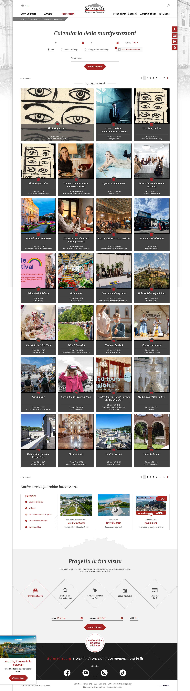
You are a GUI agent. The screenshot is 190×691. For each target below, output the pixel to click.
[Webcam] (174, 47)
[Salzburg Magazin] (174, 35)
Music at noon (76, 454)
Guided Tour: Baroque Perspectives (38, 456)
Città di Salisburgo (71, 49)
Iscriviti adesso (113, 522)
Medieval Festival (114, 345)
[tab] (35, 594)
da (56, 42)
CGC (109, 684)
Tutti (52, 49)
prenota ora (151, 522)
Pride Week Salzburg (38, 293)
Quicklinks (30, 495)
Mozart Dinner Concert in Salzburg (152, 185)
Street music (38, 397)
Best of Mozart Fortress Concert (114, 238)
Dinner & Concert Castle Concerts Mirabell (76, 185)
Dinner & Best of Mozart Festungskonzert (76, 240)
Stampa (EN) (87, 684)
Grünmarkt (76, 293)
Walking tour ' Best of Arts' (151, 397)
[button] (131, 42)
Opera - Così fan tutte (114, 183)
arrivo (54, 618)
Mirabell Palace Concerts (38, 238)
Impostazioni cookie (114, 687)
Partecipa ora (18, 678)
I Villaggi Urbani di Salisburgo (98, 49)
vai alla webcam (76, 522)
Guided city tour (114, 454)
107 (164, 78)
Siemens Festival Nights (152, 238)
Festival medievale (151, 345)
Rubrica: (128, 42)
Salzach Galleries (76, 345)
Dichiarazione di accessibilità (94, 687)
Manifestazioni (34, 19)
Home (22, 19)
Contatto (77, 684)
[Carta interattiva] (174, 29)
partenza (93, 618)
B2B (95, 684)
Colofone (102, 684)
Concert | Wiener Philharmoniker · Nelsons (114, 130)
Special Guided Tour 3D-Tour (76, 397)
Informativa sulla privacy (123, 684)
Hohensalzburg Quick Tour (151, 293)
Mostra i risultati (95, 66)
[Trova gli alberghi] (174, 41)
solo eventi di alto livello (131, 49)
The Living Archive (57, 128)
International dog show (114, 293)
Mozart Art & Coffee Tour (38, 345)
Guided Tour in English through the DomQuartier (114, 399)
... (159, 78)
